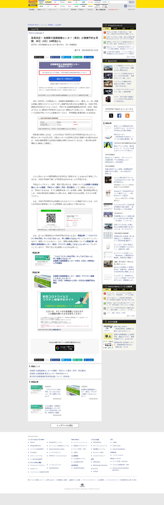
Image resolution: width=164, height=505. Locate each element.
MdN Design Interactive (100, 465)
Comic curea (116, 446)
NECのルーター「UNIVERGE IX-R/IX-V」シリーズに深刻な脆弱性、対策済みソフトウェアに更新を (121, 49)
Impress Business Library (56, 449)
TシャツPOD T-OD (80, 449)
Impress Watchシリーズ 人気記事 (120, 286)
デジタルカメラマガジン (37, 465)
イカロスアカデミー (99, 456)
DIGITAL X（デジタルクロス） (58, 456)
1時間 (107, 28)
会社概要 (101, 480)
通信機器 (31, 9)
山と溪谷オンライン (80, 458)
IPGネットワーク (115, 458)
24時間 (115, 28)
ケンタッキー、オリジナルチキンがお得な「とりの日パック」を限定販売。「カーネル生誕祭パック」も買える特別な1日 (121, 295)
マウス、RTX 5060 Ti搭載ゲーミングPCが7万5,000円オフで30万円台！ (124, 99)
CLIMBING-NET (78, 462)
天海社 (115, 442)
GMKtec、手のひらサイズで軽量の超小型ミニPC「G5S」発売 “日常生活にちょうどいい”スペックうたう (121, 44)
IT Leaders (33, 452)
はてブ (68, 57)
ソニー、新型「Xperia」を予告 (116, 313)
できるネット (34, 468)
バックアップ (64, 9)
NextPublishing (53, 468)
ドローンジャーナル (36, 456)
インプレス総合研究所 (37, 449)
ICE (111, 439)
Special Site (112, 61)
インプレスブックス (55, 465)
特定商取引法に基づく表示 (128, 480)
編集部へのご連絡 (75, 480)
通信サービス (41, 9)
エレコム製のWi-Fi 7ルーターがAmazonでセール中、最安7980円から (124, 180)
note (79, 57)
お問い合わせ (50, 480)
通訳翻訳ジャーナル (99, 449)
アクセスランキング (115, 25)
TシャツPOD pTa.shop (120, 461)
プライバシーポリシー (89, 480)
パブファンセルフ (118, 455)
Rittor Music (75, 439)
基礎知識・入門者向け (77, 9)
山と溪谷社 (74, 456)
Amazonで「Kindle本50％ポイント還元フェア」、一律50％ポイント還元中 (124, 193)
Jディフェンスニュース (100, 446)
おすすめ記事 (112, 322)
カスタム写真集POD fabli (121, 465)
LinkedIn (90, 57)
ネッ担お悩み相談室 (36, 459)
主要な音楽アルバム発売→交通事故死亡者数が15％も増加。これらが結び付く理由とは (119, 171)
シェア (57, 57)
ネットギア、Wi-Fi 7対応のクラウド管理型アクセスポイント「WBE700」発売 (124, 247)
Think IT (32, 442)
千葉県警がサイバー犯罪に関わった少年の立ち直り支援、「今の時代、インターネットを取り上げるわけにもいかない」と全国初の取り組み (124, 220)
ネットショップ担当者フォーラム (59, 446)
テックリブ (94, 468)
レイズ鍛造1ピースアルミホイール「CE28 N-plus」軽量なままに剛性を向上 (124, 68)
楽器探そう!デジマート (80, 446)
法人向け (90, 9)
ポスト (40, 57)
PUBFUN (113, 452)
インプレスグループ (112, 480)
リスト (47, 57)
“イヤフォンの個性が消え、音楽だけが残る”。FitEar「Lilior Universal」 (123, 84)
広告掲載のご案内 (61, 480)
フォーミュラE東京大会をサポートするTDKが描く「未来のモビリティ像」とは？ (124, 76)
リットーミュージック (80, 442)
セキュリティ (53, 9)
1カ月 (132, 28)
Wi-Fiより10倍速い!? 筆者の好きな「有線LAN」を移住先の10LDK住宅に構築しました (124, 269)
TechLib (95, 471)
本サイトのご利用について (36, 480)
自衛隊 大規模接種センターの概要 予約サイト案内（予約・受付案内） (58, 371)
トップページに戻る (65, 425)
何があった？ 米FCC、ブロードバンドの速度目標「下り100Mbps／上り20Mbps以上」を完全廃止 (118, 160)
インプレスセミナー (55, 452)
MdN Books (96, 462)
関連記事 (55, 329)
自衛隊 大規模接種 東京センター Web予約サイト (49, 374)
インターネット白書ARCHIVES (39, 472)
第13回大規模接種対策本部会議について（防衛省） (50, 376)
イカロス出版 (95, 439)
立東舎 (76, 452)
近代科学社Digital (79, 468)
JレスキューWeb (98, 452)
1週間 (123, 28)
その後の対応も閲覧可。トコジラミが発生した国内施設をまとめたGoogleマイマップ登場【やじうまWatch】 (121, 53)
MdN (92, 459)
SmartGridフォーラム (55, 442)
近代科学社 (74, 465)
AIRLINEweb (97, 442)
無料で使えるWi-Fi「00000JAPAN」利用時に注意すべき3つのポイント (124, 329)
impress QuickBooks (119, 449)
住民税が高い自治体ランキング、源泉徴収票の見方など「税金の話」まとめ (124, 345)
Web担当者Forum (35, 446)
